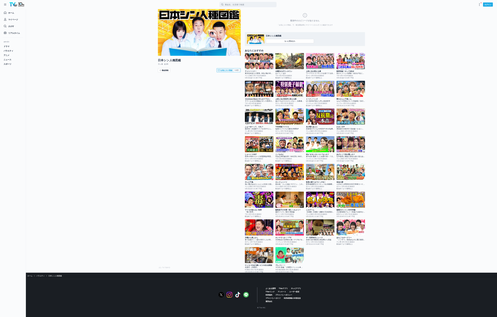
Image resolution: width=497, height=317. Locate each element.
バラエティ (40, 276)
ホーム (29, 276)
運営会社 (269, 301)
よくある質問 (271, 288)
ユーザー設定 (294, 292)
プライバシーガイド (273, 298)
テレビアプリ (296, 288)
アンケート (282, 292)
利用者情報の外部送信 (292, 298)
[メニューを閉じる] (5, 4)
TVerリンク (270, 292)
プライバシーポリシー (283, 295)
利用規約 (269, 295)
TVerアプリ (283, 288)
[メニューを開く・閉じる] (479, 4)
